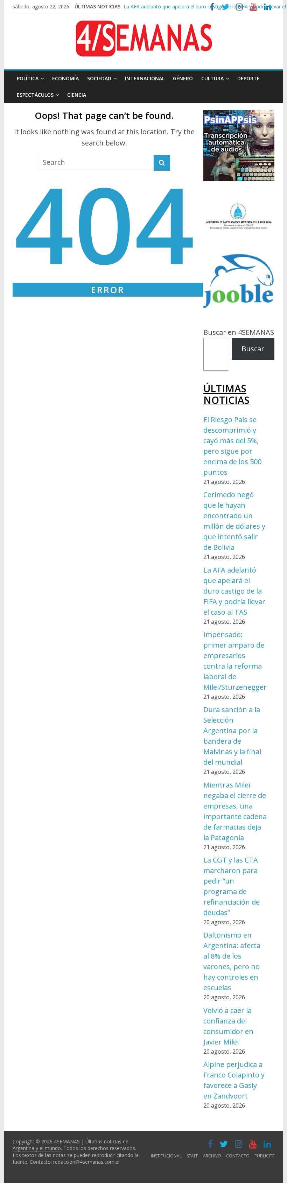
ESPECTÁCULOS (35, 95)
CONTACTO (238, 1156)
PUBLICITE (264, 1156)
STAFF (192, 1156)
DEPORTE (248, 78)
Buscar (252, 348)
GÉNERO (183, 78)
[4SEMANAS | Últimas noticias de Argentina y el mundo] (144, 26)
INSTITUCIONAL (166, 1156)
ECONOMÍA (65, 78)
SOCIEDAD (99, 78)
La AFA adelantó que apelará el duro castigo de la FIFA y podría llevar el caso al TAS (234, 591)
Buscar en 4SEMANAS (238, 332)
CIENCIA (76, 95)
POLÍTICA (27, 78)
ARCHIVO (212, 1156)
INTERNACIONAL (144, 78)
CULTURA (212, 78)
